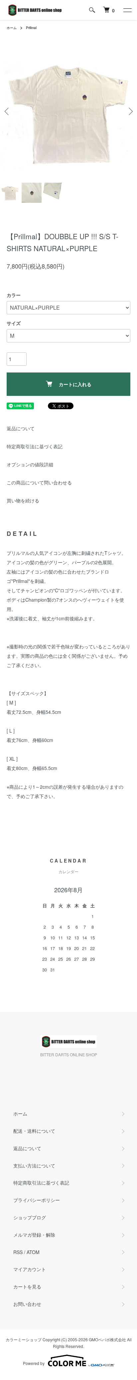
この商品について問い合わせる (39, 482)
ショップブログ (29, 1217)
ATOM (33, 1252)
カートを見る (27, 1286)
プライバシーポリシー (36, 1200)
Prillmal (31, 27)
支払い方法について (34, 1165)
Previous (7, 111)
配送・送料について (34, 1130)
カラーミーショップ (24, 1339)
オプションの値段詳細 (30, 464)
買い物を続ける (23, 500)
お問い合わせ (27, 1303)
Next (129, 111)
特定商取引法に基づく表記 (35, 446)
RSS (18, 1252)
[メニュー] (127, 10)
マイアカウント (29, 1269)
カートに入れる (75, 384)
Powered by (34, 1363)
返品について (21, 428)
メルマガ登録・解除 (34, 1234)
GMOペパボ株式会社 (107, 1339)
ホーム (12, 27)
